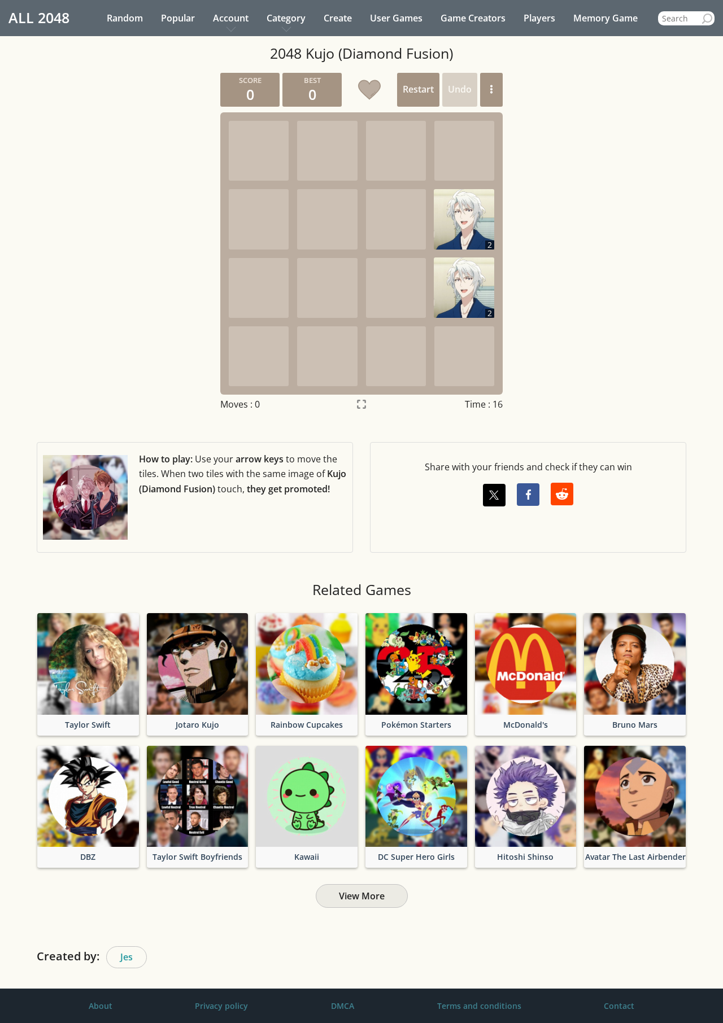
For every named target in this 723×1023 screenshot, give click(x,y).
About (100, 1005)
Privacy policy (221, 1005)
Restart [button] (418, 89)
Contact (619, 1005)
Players (539, 18)
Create (338, 18)
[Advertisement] (104, 242)
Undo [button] (460, 89)
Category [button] (286, 18)
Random (125, 18)
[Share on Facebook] (528, 494)
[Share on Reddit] (562, 494)
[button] (491, 90)
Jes (126, 957)
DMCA (342, 1005)
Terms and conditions (479, 1005)
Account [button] (231, 18)
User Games (396, 18)
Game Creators (473, 18)
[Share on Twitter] (494, 495)
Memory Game (605, 18)
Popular (178, 18)
